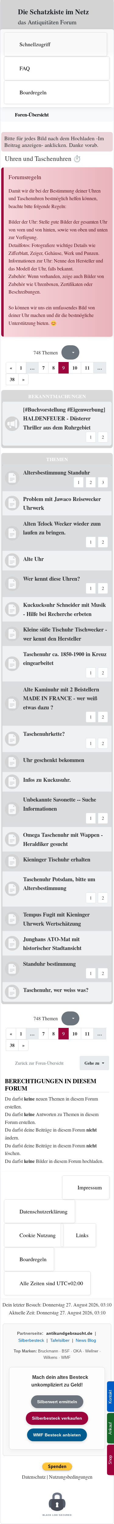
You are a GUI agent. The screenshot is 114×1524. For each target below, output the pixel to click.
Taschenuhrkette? (44, 733)
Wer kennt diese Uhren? (51, 578)
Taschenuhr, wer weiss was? (55, 990)
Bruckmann (48, 1351)
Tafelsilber (60, 1340)
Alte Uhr (33, 559)
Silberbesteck (31, 1340)
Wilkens (50, 1357)
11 (87, 367)
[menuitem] (57, 44)
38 (12, 379)
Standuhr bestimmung (49, 963)
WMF (66, 1357)
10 (74, 367)
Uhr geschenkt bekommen (53, 760)
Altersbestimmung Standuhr (56, 472)
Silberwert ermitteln (57, 1401)
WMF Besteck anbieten (57, 1434)
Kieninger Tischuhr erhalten (56, 859)
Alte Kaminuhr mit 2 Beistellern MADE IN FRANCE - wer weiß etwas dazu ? (61, 698)
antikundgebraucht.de (69, 1333)
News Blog (86, 1340)
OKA (77, 1351)
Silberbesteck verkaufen (57, 1418)
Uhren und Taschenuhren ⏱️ (43, 158)
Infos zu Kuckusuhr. (47, 779)
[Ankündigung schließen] (109, 136)
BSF (66, 1351)
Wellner (91, 1351)
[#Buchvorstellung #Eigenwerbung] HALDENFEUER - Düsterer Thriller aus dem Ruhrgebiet (64, 418)
